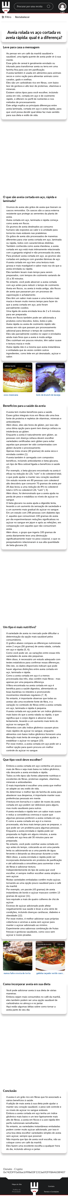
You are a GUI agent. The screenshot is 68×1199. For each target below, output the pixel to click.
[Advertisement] (34, 157)
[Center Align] (49, 4)
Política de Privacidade (16, 1191)
